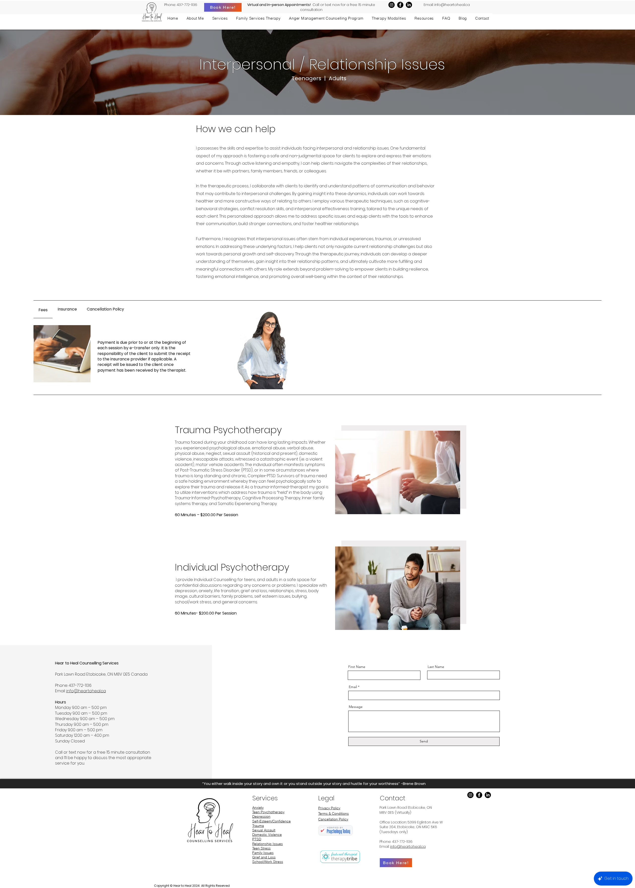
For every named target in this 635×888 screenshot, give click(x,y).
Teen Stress (261, 848)
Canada (139, 674)
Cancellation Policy (333, 819)
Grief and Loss (264, 857)
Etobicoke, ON (420, 807)
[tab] (43, 309)
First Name (356, 666)
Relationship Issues (267, 844)
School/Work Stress (267, 861)
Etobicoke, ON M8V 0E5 (108, 674)
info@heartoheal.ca (452, 4)
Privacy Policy (329, 808)
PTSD (256, 839)
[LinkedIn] (409, 5)
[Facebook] (400, 5)
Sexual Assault (263, 830)
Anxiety (258, 807)
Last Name (436, 666)
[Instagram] (391, 5)
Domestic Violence (267, 834)
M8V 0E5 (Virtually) (395, 812)
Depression (261, 816)
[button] (220, 18)
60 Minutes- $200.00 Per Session (206, 613)
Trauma (258, 825)
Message (356, 706)
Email (353, 687)
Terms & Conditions (333, 813)
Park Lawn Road (70, 674)
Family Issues (263, 852)
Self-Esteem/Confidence (271, 821)
